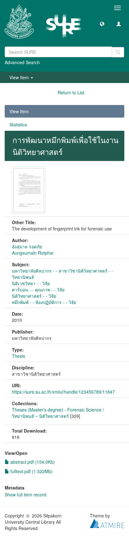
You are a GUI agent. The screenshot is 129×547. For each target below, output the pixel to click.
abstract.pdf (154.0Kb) (32, 462)
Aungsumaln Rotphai (32, 253)
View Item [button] (19, 77)
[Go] (118, 52)
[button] (102, 23)
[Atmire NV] (107, 522)
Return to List (71, 92)
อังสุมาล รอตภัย (27, 246)
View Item (19, 111)
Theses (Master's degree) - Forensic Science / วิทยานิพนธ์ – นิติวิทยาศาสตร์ (58, 412)
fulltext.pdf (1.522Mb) (31, 471)
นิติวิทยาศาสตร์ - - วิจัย (34, 296)
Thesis (18, 356)
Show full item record (25, 494)
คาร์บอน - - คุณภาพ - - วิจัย (38, 289)
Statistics (18, 124)
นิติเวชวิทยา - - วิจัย (31, 283)
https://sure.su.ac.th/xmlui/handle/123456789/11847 (63, 392)
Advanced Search (22, 62)
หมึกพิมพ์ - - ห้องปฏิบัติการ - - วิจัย (44, 302)
